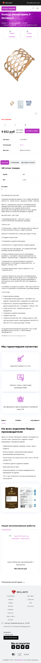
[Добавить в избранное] (36, 113)
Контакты (30, 606)
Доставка (30, 596)
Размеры (10, 609)
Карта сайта (10, 616)
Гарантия (31, 599)
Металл (10, 606)
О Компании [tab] (14, 162)
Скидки (10, 603)
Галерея (10, 599)
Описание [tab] (4, 162)
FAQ (30, 603)
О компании (10, 596)
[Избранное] (33, 8)
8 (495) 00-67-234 (34, 3)
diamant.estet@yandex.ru (23, 626)
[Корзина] (37, 8)
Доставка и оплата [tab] (28, 162)
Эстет (22, 145)
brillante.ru (21, 660)
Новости (10, 613)
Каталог (10, 620)
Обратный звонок (11, 637)
